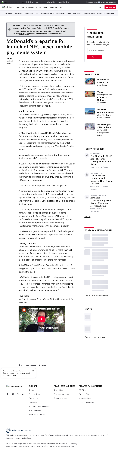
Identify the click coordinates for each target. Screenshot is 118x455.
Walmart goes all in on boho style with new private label (104, 130)
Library (38, 7)
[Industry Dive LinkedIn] (8, 394)
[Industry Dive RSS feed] (22, 394)
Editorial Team (34, 394)
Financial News (89, 13)
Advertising (58, 390)
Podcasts (30, 7)
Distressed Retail (47, 13)
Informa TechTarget (46, 435)
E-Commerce (109, 13)
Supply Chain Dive (63, 2)
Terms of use (24, 446)
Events (45, 7)
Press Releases (56, 7)
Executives (77, 13)
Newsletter (33, 402)
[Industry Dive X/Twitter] (18, 394)
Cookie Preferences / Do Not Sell (60, 446)
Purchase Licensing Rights (39, 406)
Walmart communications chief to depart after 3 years (105, 113)
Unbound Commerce (35, 95)
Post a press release (100, 295)
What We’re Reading (37, 414)
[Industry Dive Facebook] (13, 394)
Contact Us (33, 398)
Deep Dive (20, 7)
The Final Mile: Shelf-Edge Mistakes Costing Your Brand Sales (101, 160)
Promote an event (99, 337)
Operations (8, 13)
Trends (99, 13)
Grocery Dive (39, 2)
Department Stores (63, 13)
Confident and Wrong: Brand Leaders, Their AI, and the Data (101, 179)
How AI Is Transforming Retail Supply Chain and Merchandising (101, 201)
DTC (37, 13)
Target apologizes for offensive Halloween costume (104, 97)
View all (87, 216)
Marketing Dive (50, 2)
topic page (24, 34)
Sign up (112, 7)
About (31, 390)
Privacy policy (11, 446)
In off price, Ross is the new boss (103, 82)
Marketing (18, 13)
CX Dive (30, 2)
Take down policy (38, 446)
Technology (29, 13)
